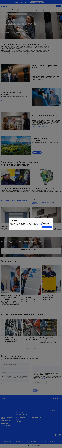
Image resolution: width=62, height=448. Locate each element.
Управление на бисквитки (17, 227)
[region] (31, 224)
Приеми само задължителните (33, 227)
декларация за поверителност (42, 224)
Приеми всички (47, 227)
